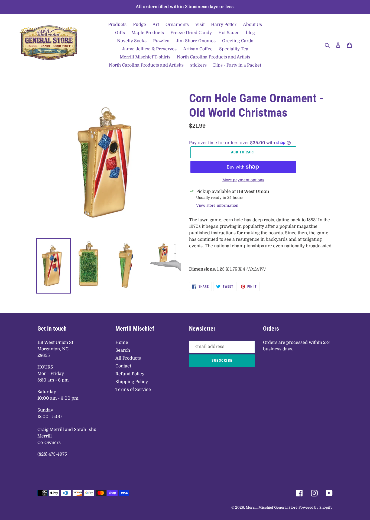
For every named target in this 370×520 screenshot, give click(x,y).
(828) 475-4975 (52, 454)
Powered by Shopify (315, 507)
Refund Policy (129, 373)
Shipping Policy (131, 381)
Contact (123, 366)
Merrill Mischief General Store (271, 507)
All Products (128, 358)
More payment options (243, 180)
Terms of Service (133, 389)
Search (122, 350)
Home (121, 342)
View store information (217, 205)
